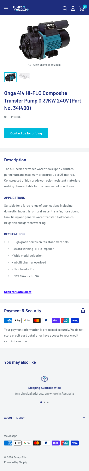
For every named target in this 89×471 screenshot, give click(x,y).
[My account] (73, 8)
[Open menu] (6, 8)
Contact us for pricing (26, 133)
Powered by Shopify (16, 462)
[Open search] (65, 8)
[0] (81, 8)
